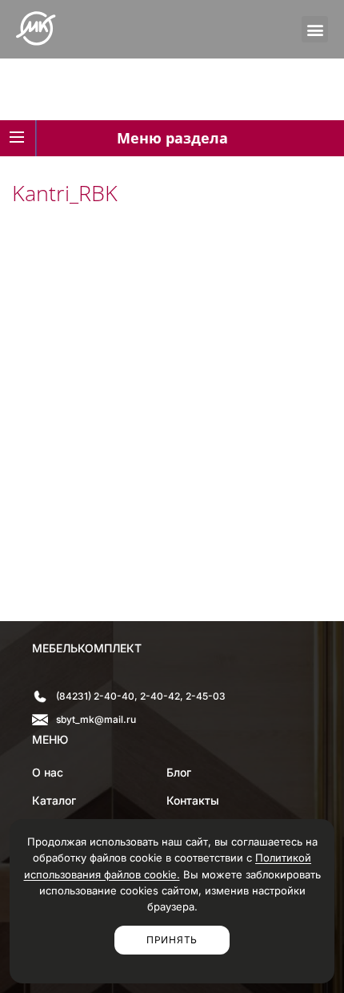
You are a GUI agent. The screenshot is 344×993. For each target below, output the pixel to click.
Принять (172, 940)
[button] (315, 29)
